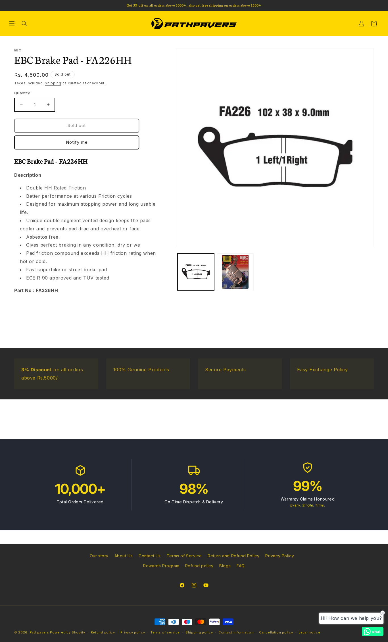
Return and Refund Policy (233, 555)
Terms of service (165, 632)
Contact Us (150, 555)
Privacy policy (132, 632)
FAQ (241, 565)
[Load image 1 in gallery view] (196, 271)
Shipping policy (199, 632)
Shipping (53, 83)
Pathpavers (40, 632)
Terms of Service (184, 555)
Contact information (235, 632)
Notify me (77, 142)
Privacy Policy (279, 555)
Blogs (225, 565)
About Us (123, 555)
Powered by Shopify (67, 632)
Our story (99, 555)
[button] (12, 23)
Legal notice (309, 632)
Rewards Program (161, 565)
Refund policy (199, 565)
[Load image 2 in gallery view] (235, 271)
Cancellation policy (276, 632)
